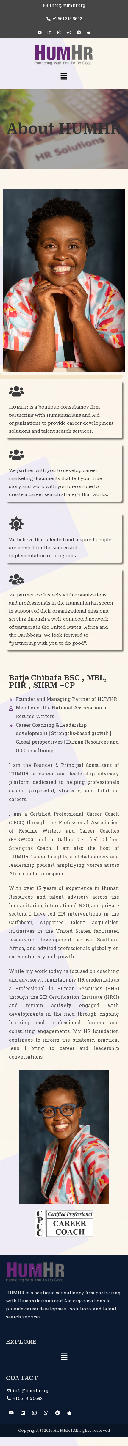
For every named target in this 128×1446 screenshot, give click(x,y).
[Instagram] (59, 32)
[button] (64, 76)
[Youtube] (39, 32)
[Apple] (89, 32)
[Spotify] (79, 32)
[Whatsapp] (69, 32)
